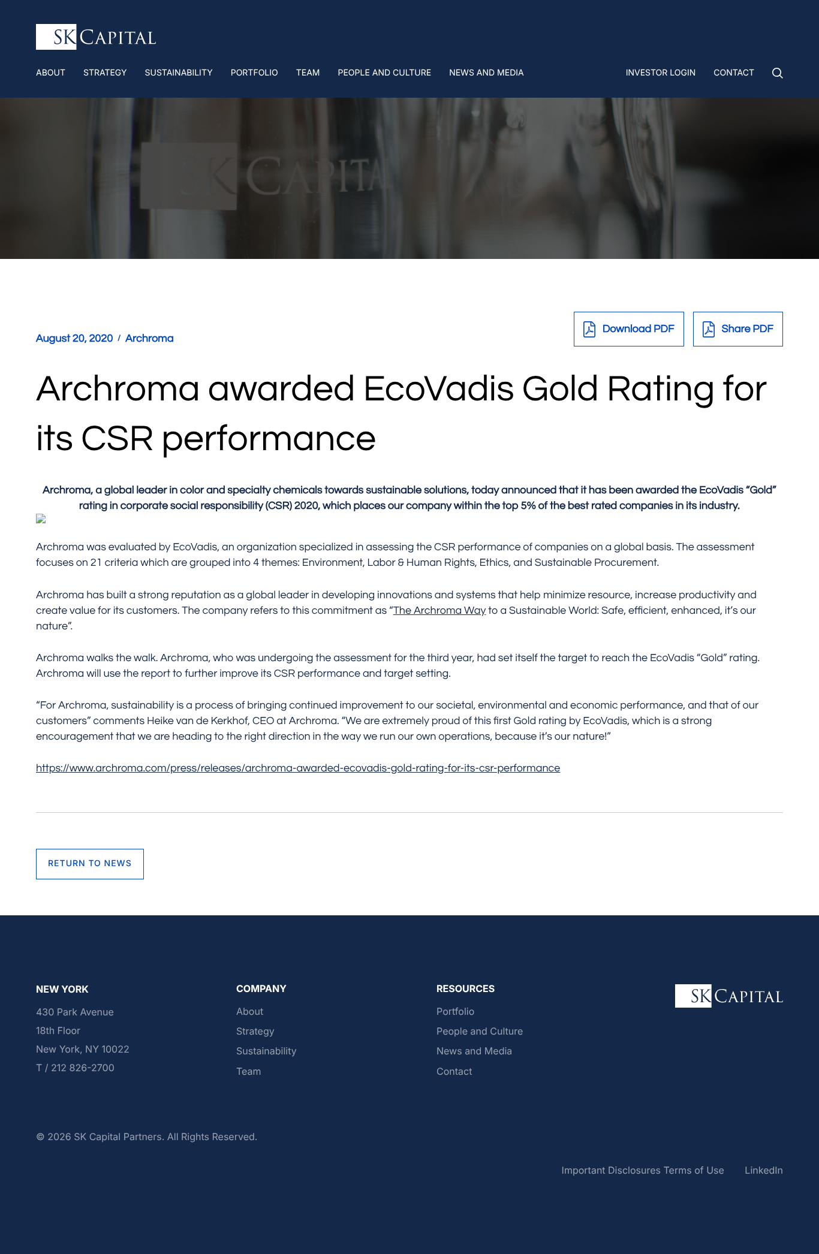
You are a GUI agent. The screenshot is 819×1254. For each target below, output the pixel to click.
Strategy (255, 1031)
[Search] (777, 73)
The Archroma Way (439, 610)
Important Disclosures (611, 1170)
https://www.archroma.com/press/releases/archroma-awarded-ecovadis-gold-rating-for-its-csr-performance (298, 768)
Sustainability (266, 1051)
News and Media (474, 1051)
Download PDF (639, 328)
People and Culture (479, 1031)
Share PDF (747, 328)
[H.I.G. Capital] (96, 37)
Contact (454, 1071)
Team (248, 1071)
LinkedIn (764, 1170)
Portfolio (455, 1011)
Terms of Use (693, 1170)
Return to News (90, 863)
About (249, 1011)
